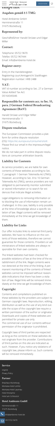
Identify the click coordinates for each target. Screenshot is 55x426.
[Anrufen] (2, 414)
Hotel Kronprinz (8, 393)
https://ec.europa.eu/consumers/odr (28, 141)
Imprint (5, 370)
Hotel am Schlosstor (10, 396)
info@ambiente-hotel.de (15, 414)
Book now (42, 4)
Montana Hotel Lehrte (11, 386)
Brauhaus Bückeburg (10, 382)
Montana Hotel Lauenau (12, 389)
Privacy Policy (7, 373)
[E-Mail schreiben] (2, 421)
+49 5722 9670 (11, 420)
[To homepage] (18, 3)
